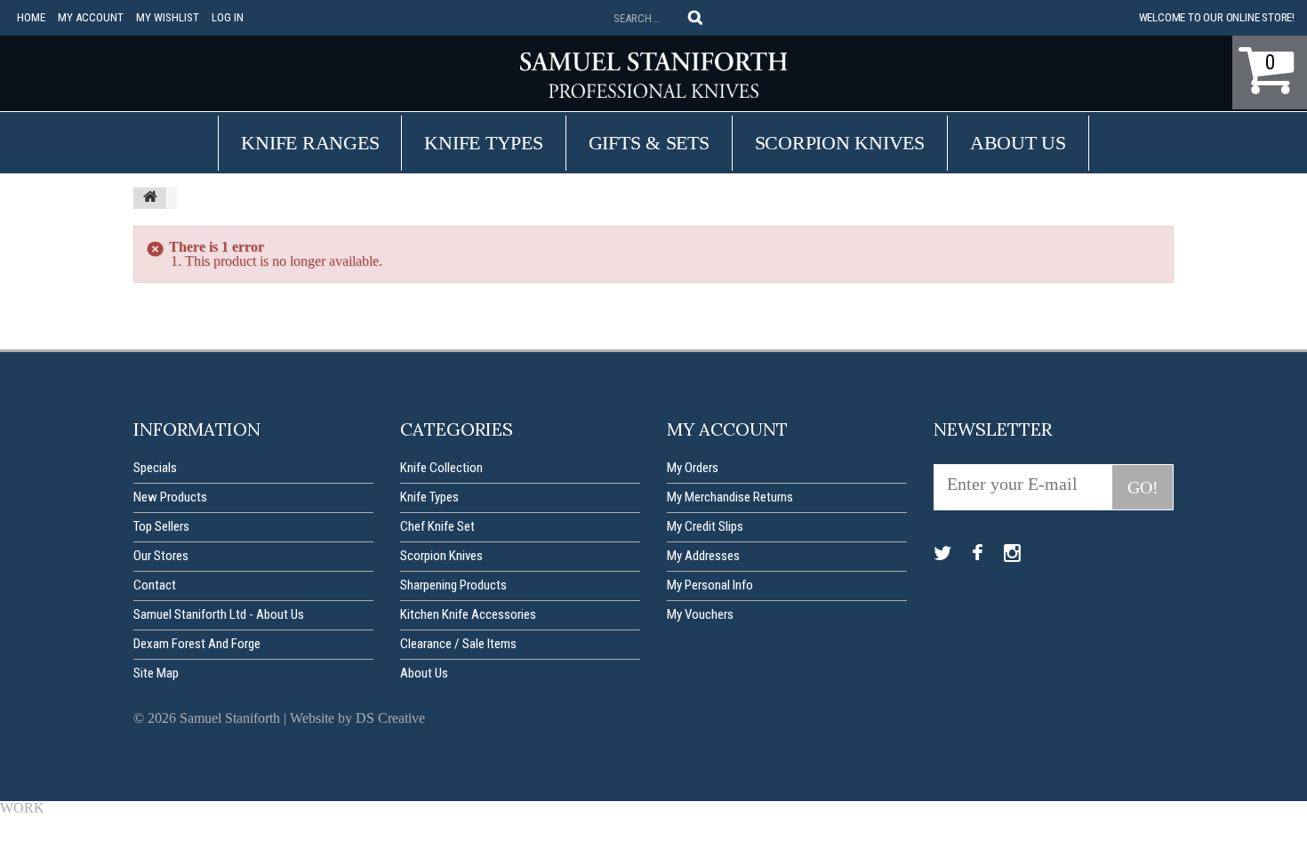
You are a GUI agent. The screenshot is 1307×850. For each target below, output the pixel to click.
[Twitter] (942, 554)
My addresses (703, 556)
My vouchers (700, 614)
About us (1018, 143)
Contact (154, 585)
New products (170, 497)
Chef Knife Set (437, 526)
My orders (692, 468)
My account (91, 17)
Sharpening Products (453, 585)
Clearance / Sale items (458, 644)
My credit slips (705, 526)
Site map (156, 673)
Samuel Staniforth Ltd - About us (218, 614)
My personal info (710, 585)
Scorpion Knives (840, 143)
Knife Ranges (310, 143)
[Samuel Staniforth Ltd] (653, 75)
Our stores (160, 556)
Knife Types (483, 143)
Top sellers (161, 526)
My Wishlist (167, 17)
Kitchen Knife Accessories (468, 614)
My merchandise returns (730, 497)
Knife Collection (441, 468)
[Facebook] (977, 554)
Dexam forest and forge (197, 644)
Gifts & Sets (649, 143)
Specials (155, 468)
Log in (228, 17)
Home (31, 17)
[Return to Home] (150, 198)
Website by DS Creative (357, 718)
